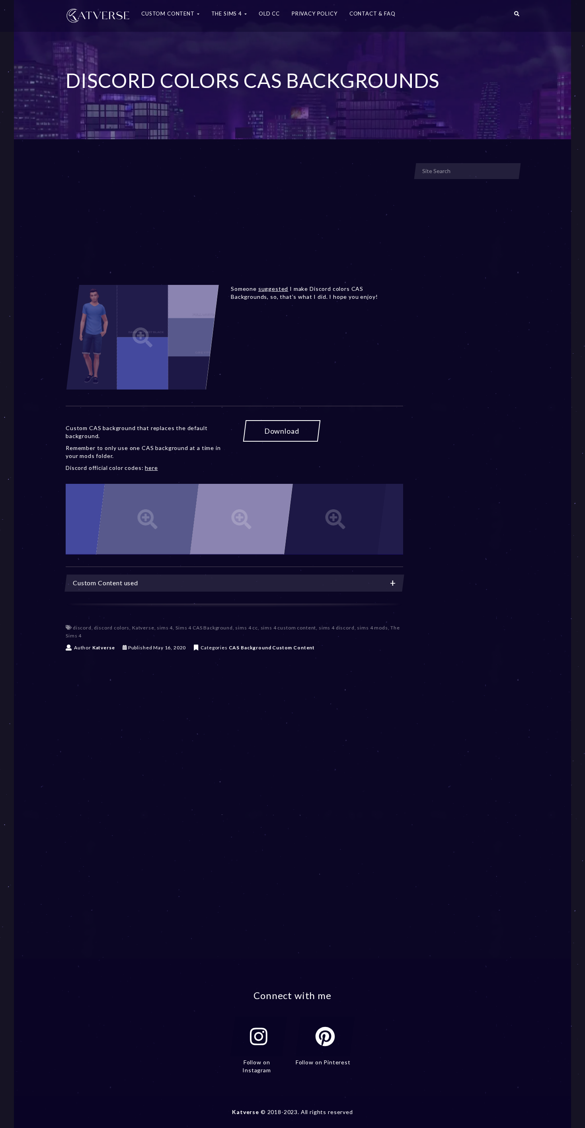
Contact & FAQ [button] (372, 13)
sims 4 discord (337, 628)
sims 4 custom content (288, 628)
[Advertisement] (234, 222)
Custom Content (293, 648)
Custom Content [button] (168, 13)
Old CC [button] (269, 13)
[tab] (234, 583)
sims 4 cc (246, 628)
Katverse (143, 628)
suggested (273, 288)
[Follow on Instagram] (259, 1036)
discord (82, 628)
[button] (516, 16)
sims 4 (165, 628)
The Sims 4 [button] (227, 13)
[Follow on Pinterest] (325, 1036)
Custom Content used (105, 582)
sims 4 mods (372, 628)
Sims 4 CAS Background (204, 628)
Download (281, 431)
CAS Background (250, 648)
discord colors (111, 628)
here (151, 467)
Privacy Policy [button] (314, 13)
